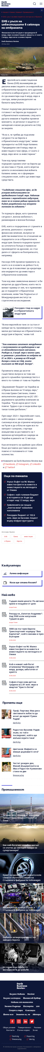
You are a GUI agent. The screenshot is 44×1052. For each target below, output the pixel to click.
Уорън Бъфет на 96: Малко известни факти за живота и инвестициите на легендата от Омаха (22, 486)
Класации (30, 1010)
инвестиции (28, 536)
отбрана (7, 541)
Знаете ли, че (23, 1014)
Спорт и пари (16, 1010)
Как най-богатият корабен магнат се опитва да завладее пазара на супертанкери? (21, 848)
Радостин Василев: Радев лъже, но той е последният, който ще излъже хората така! (26, 733)
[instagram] (19, 1021)
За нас (35, 1030)
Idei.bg (31, 1039)
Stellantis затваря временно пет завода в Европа (19, 938)
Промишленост (28, 12)
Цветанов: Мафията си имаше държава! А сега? (26, 750)
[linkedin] (25, 1021)
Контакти (10, 1030)
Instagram (23, 464)
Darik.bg (15, 1036)
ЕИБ (5, 536)
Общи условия (9, 1027)
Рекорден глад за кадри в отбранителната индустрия (27, 311)
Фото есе (8, 1014)
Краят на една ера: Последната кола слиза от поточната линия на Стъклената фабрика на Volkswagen (22, 878)
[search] (34, 3)
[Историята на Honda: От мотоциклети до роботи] (22, 958)
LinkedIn (36, 464)
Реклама (37, 1027)
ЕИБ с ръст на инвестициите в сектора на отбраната (22, 17)
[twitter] (32, 1021)
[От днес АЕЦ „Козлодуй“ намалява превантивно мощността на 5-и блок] (22, 809)
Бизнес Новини (15, 12)
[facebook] (12, 1021)
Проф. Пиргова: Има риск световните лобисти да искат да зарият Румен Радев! (26, 714)
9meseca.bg (18, 775)
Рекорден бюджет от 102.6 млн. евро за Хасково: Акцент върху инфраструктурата (22, 518)
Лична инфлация (18, 573)
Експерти (28, 1006)
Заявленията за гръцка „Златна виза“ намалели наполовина (19, 508)
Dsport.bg (30, 1036)
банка (16, 536)
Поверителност (24, 1027)
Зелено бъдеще (12, 1006)
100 (38, 1006)
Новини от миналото (22, 1002)
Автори (37, 1014)
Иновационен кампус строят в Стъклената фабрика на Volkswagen (22, 908)
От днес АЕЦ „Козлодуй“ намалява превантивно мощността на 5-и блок (21, 818)
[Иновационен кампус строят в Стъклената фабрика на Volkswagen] (22, 898)
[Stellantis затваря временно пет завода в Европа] (22, 928)
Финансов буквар (32, 998)
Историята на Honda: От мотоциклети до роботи (16, 968)
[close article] (41, 10)
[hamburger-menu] (41, 3)
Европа (19, 541)
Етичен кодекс (23, 1030)
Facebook (10, 464)
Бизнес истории (12, 998)
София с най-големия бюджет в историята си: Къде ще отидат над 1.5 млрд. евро (23, 497)
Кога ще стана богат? (23, 582)
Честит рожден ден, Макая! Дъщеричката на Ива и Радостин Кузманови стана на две (27, 767)
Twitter (10, 467)
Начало (5, 12)
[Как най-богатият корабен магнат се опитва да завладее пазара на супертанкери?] (22, 838)
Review (30, 994)
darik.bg (17, 722)
